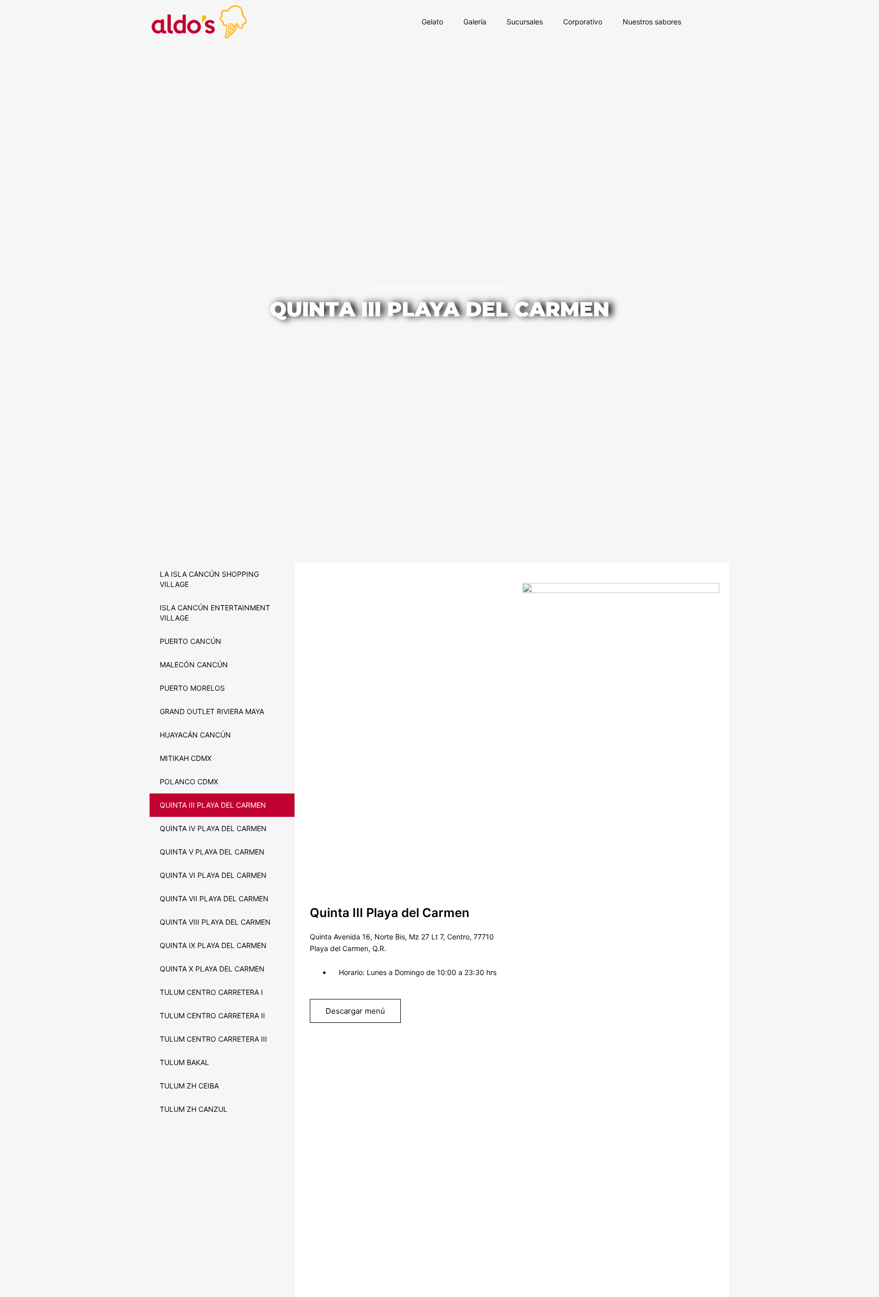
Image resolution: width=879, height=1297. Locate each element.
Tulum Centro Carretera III (213, 1039)
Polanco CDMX (189, 781)
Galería (474, 21)
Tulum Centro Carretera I (211, 992)
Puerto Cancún (190, 641)
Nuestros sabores (652, 21)
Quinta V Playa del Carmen (212, 851)
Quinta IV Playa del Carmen (213, 828)
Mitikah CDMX (186, 758)
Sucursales (525, 21)
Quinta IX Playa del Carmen (213, 945)
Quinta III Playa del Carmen (213, 805)
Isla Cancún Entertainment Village (215, 612)
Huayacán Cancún (195, 734)
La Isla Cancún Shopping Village (209, 579)
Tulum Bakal (184, 1062)
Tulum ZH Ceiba (189, 1085)
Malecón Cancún (194, 664)
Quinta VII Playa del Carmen (214, 898)
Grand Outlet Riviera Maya (212, 711)
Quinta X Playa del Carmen (212, 968)
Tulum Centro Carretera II (212, 1015)
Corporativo (582, 21)
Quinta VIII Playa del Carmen (215, 922)
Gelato (432, 21)
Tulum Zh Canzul (193, 1109)
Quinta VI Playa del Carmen (213, 875)
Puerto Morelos (192, 688)
